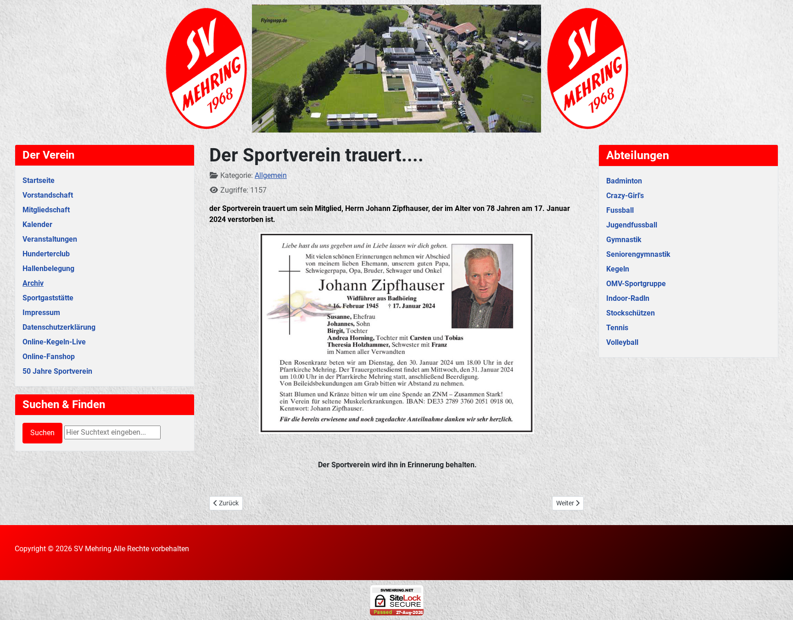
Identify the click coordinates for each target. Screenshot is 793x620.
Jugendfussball (631, 225)
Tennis (617, 327)
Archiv (33, 283)
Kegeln (617, 269)
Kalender (37, 224)
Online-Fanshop (48, 356)
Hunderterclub (46, 253)
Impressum (41, 312)
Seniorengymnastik (638, 254)
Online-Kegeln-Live (54, 342)
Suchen (42, 432)
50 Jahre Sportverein (57, 371)
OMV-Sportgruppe (636, 283)
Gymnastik (624, 239)
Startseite (38, 180)
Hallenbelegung (48, 268)
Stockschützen (630, 313)
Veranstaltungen (49, 239)
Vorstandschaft (47, 195)
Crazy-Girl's (625, 195)
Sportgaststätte (47, 297)
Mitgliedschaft (46, 209)
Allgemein (271, 175)
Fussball (620, 210)
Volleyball (622, 342)
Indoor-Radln (627, 298)
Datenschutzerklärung (58, 327)
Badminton (624, 181)
